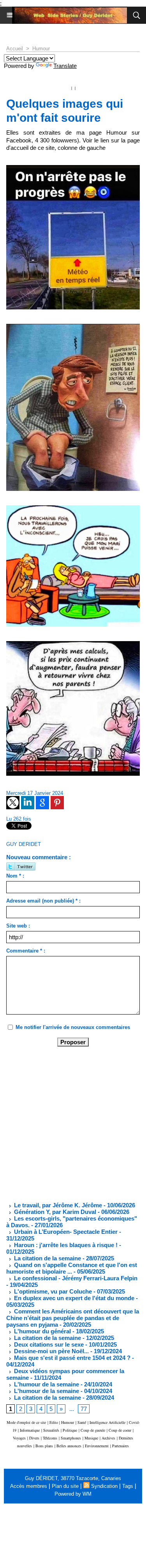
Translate (65, 65)
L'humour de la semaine (45, 1384)
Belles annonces (68, 1445)
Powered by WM (73, 1494)
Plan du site (65, 1486)
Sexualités (51, 1430)
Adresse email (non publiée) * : (43, 901)
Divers (34, 1438)
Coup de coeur (120, 1430)
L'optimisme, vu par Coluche (52, 1291)
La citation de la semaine (46, 1258)
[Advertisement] (67, 1123)
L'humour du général (41, 1331)
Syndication (104, 1486)
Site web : (18, 926)
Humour (41, 49)
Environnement (97, 1445)
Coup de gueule (93, 1430)
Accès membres (28, 1486)
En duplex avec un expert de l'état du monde (73, 1298)
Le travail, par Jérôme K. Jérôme (57, 1205)
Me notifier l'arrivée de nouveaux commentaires (73, 1027)
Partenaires (120, 1445)
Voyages (19, 1438)
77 (84, 1409)
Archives (108, 1438)
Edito (54, 1422)
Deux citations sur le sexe (48, 1344)
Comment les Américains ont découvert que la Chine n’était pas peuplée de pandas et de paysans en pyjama (72, 1318)
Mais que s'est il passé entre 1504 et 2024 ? (71, 1357)
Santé (81, 1422)
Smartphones (71, 1438)
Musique (91, 1438)
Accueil (14, 49)
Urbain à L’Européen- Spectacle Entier (65, 1231)
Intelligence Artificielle (107, 1422)
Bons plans (44, 1445)
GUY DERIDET (23, 844)
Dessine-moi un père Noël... (50, 1351)
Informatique (30, 1430)
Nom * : (15, 876)
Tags (127, 1486)
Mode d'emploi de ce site (26, 1422)
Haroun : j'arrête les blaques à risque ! (65, 1245)
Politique (70, 1430)
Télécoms (50, 1438)
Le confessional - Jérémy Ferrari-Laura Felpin (74, 1278)
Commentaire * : (25, 951)
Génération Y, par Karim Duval (54, 1211)
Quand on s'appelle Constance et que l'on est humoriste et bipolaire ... (71, 1268)
